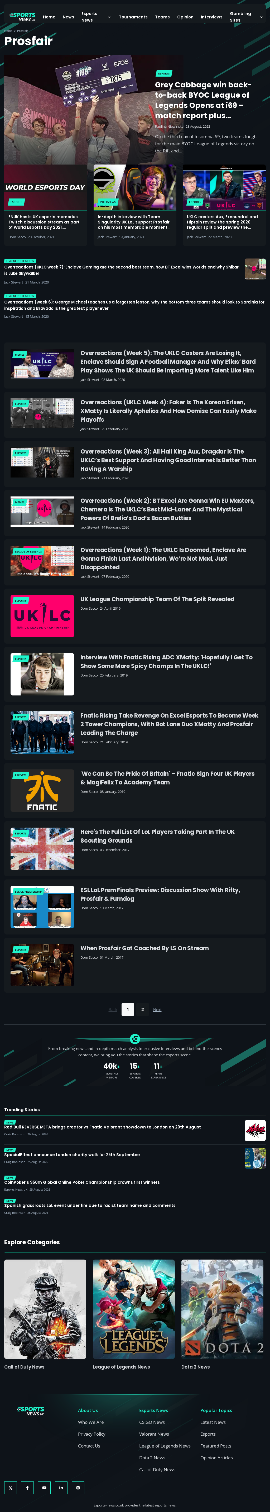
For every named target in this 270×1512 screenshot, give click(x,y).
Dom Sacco (17, 237)
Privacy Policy (91, 1434)
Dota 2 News (195, 1367)
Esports (208, 1434)
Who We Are (91, 1422)
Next (157, 1009)
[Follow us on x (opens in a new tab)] (10, 1487)
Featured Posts (215, 1446)
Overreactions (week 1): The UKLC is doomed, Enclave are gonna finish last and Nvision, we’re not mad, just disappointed (163, 558)
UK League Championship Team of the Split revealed (157, 599)
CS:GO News (152, 1422)
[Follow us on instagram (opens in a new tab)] (78, 1487)
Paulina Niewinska (169, 126)
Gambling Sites (240, 17)
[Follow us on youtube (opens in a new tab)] (44, 1487)
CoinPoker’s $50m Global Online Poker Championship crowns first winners (82, 1182)
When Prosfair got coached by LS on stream (144, 948)
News (68, 17)
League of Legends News (121, 1367)
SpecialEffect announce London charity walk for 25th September (72, 1154)
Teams (162, 17)
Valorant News (154, 1434)
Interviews (212, 17)
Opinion (185, 17)
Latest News (213, 1422)
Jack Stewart (107, 237)
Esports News (89, 17)
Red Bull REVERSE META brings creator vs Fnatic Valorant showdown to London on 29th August (102, 1127)
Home (49, 17)
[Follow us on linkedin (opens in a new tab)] (61, 1487)
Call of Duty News (24, 1367)
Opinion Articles (216, 1458)
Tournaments (133, 17)
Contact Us (89, 1446)
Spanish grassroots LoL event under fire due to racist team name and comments (90, 1205)
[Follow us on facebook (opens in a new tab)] (27, 1487)
